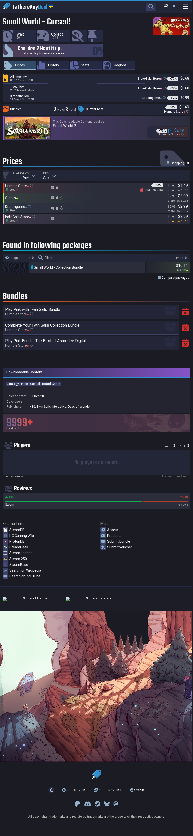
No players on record (96, 462)
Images (14, 258)
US (76, 790)
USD (111, 790)
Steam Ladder (20, 553)
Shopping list (179, 163)
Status (139, 790)
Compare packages (175, 278)
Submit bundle (118, 541)
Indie (24, 384)
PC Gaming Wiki (21, 536)
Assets (112, 530)
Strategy (13, 384)
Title (27, 258)
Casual (35, 384)
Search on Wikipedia (25, 570)
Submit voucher (119, 547)
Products (114, 536)
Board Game (51, 384)
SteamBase (18, 565)
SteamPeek (18, 547)
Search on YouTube (24, 576)
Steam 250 (18, 559)
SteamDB (17, 530)
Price (180, 258)
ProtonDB (17, 541)
